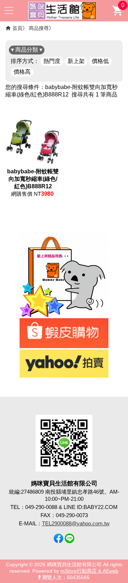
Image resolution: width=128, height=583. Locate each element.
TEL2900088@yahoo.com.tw (76, 523)
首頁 (17, 28)
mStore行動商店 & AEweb (89, 571)
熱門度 (51, 61)
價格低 (100, 61)
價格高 (22, 72)
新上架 (76, 61)
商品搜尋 (39, 28)
